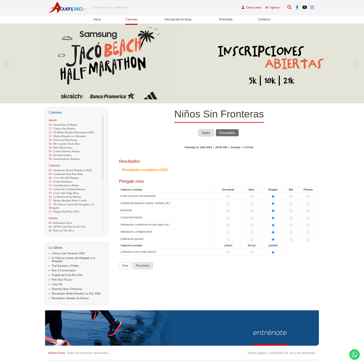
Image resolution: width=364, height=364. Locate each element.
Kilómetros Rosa (60, 222)
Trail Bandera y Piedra (64, 185)
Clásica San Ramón (62, 128)
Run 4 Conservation (64, 270)
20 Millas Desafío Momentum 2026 (71, 132)
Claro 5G (57, 284)
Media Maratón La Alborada (67, 136)
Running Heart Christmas (67, 289)
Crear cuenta (253, 7)
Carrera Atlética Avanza (64, 151)
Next (357, 64)
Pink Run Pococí (62, 279)
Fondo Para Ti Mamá (63, 124)
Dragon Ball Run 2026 (64, 211)
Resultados (227, 133)
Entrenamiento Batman (64, 158)
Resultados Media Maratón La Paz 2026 (76, 293)
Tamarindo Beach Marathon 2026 (70, 170)
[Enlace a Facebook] (297, 7)
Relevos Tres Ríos (61, 230)
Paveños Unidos (60, 155)
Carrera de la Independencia (67, 189)
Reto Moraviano (60, 147)
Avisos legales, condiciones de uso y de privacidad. (282, 353)
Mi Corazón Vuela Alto (64, 143)
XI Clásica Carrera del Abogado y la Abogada (71, 206)
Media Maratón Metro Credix (68, 200)
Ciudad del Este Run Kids (66, 174)
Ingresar (274, 7)
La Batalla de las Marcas (65, 196)
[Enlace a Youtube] (304, 7)
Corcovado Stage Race (64, 193)
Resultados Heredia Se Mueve (70, 298)
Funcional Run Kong (63, 139)
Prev (7, 64)
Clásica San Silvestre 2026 (68, 253)
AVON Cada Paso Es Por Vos (67, 226)
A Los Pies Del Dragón (64, 177)
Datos (206, 133)
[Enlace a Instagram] (312, 7)
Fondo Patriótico (60, 181)
